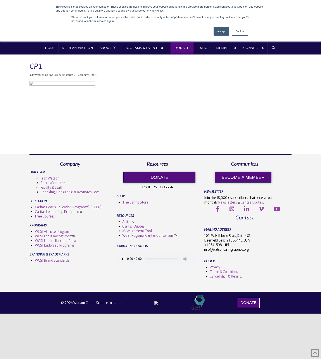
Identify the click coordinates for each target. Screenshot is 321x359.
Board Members (53, 183)
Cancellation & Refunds (226, 276)
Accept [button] (221, 31)
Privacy (215, 267)
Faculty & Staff (51, 187)
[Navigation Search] (273, 47)
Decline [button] (240, 31)
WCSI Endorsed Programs (54, 245)
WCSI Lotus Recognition (53, 236)
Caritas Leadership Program (56, 212)
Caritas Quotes (133, 226)
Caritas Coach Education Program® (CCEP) (68, 207)
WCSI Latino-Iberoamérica (55, 241)
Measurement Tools (137, 231)
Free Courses (45, 216)
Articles (128, 222)
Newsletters (227, 202)
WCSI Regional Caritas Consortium (148, 235)
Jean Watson (49, 178)
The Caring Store (135, 202)
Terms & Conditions (224, 272)
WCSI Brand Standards (52, 260)
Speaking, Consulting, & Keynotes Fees (70, 192)
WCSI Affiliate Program (52, 232)
